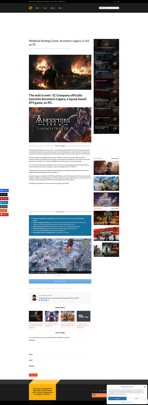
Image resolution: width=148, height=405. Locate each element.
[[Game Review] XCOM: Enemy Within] (106, 224)
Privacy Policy (130, 402)
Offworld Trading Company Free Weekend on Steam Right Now (36, 325)
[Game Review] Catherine (101, 80)
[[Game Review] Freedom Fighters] (106, 240)
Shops (60, 8)
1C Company (33, 288)
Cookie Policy (123, 402)
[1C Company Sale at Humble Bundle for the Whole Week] (83, 321)
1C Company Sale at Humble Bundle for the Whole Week (83, 325)
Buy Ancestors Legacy (60, 281)
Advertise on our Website (42, 1)
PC (70, 48)
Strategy (61, 288)
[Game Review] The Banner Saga (102, 108)
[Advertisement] (74, 24)
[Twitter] (114, 1)
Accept (117, 398)
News (45, 8)
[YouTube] (118, 1)
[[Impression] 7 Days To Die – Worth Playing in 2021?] (67, 321)
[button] (145, 387)
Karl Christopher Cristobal (36, 48)
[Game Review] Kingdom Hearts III (106, 47)
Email (30, 360)
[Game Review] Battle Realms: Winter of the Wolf (102, 127)
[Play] (60, 125)
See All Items (114, 208)
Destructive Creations (51, 288)
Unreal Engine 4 (67, 288)
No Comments (55, 48)
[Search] (117, 8)
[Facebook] (116, 1)
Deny (136, 398)
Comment (32, 340)
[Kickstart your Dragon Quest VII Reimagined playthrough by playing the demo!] (106, 190)
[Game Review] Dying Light (101, 90)
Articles (37, 8)
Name (31, 354)
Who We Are (32, 1)
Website (31, 366)
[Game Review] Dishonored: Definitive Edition (102, 63)
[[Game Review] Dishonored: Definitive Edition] (106, 256)
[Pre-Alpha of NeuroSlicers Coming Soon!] (52, 321)
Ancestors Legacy (41, 288)
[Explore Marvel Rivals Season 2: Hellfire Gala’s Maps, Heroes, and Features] (106, 206)
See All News (114, 158)
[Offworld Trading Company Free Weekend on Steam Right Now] (36, 321)
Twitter (106, 402)
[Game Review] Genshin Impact (102, 53)
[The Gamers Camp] (30, 9)
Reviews (52, 8)
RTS (57, 288)
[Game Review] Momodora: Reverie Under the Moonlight (102, 99)
